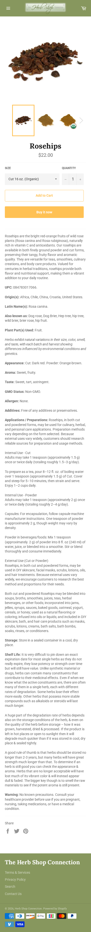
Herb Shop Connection (28, 908)
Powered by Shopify (55, 908)
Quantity (69, 168)
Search (10, 886)
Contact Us (13, 894)
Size (8, 168)
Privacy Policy (15, 879)
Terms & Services (17, 872)
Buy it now (44, 212)
